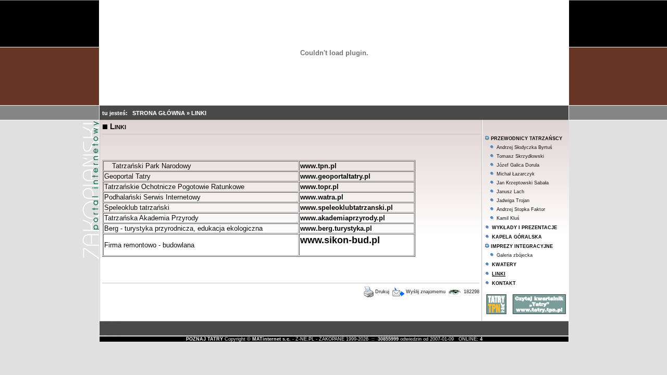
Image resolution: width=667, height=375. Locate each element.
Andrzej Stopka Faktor (521, 209)
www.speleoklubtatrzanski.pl (346, 207)
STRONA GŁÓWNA (159, 113)
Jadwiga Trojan (513, 200)
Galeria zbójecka (515, 255)
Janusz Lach (510, 191)
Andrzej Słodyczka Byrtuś (524, 147)
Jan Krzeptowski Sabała (523, 182)
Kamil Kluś (508, 218)
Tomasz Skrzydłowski (520, 156)
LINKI (198, 113)
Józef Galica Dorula (518, 165)
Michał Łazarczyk (516, 174)
